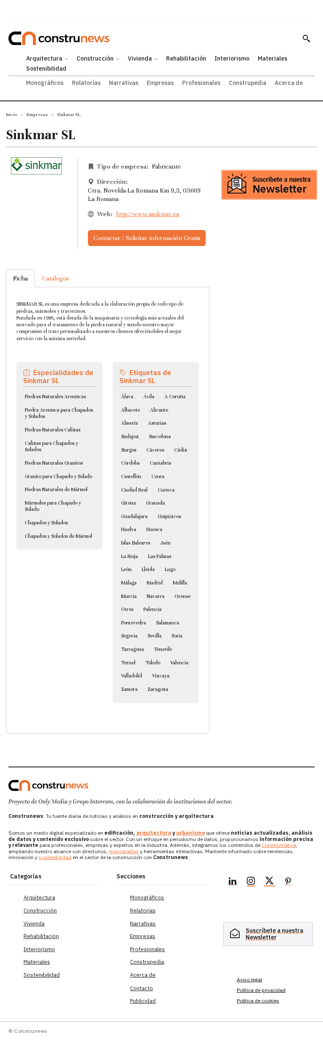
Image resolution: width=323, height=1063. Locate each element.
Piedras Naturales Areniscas (55, 396)
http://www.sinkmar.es (147, 214)
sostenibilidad (55, 857)
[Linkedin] (232, 882)
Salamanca (167, 623)
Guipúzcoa (169, 516)
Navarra (155, 596)
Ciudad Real (134, 490)
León (126, 569)
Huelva (128, 529)
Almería (129, 423)
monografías (124, 851)
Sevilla (155, 636)
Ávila (148, 396)
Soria (177, 636)
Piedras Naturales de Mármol (56, 489)
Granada (155, 503)
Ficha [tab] (20, 278)
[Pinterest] (288, 882)
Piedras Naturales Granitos (54, 463)
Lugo (170, 569)
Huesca (154, 529)
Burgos (128, 450)
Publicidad (143, 1001)
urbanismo (190, 833)
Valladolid (131, 676)
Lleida (148, 569)
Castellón (131, 476)
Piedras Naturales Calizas (52, 430)
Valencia (179, 663)
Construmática (279, 845)
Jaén (165, 543)
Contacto (141, 988)
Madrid (155, 583)
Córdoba (130, 463)
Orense (183, 596)
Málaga (129, 583)
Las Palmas (159, 556)
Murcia (129, 596)
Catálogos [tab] (55, 278)
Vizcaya (160, 676)
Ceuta (157, 476)
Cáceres (155, 450)
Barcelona (160, 436)
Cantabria (160, 463)
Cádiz (180, 450)
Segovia (129, 636)
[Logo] (48, 785)
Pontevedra (133, 623)
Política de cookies (258, 1000)
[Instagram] (251, 882)
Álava (127, 396)
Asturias (157, 423)
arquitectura (153, 833)
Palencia (152, 609)
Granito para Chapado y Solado (58, 476)
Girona (128, 503)
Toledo (153, 663)
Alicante (159, 410)
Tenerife (163, 649)
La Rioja (129, 556)
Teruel (128, 663)
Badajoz (130, 436)
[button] (306, 38)
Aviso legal (249, 979)
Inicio (11, 114)
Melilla (180, 583)
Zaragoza (158, 689)
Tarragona (132, 649)
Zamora (129, 689)
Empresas (37, 114)
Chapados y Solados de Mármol (58, 536)
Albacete (130, 410)
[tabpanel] (107, 500)
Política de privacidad (261, 990)
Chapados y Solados (46, 523)
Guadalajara (134, 516)
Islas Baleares (135, 543)
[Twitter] (269, 882)
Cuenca (166, 490)
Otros (127, 609)
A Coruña (174, 396)
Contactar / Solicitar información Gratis (146, 238)
